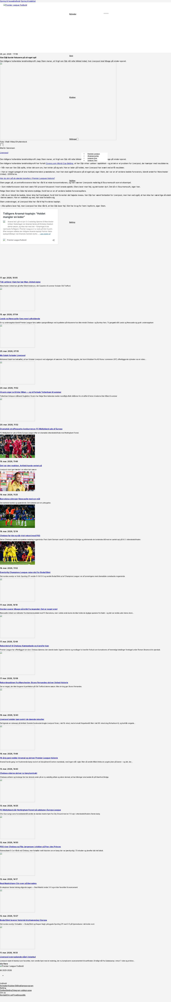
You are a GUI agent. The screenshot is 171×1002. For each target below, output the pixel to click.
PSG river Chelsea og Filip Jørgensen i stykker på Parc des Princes (30, 846)
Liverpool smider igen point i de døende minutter (22, 719)
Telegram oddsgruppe (22, 990)
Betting (72, 222)
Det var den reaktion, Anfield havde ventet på (21, 465)
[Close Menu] (106, 13)
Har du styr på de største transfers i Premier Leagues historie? (27, 178)
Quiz (71, 56)
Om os (9, 995)
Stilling (17, 986)
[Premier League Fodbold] (85, 6)
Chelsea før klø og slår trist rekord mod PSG (20, 535)
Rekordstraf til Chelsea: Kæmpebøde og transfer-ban (24, 646)
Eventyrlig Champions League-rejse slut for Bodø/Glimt (25, 572)
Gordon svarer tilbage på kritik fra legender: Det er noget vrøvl (28, 609)
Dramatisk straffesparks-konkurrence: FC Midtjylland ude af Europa (31, 429)
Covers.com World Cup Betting (59, 163)
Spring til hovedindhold (10, 1)
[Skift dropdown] (77, 139)
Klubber (72, 97)
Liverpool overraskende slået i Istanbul (18, 957)
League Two (92, 160)
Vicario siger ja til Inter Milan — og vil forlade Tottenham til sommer (30, 392)
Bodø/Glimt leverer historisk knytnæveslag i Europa (23, 920)
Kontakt (3, 995)
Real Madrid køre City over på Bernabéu (18, 883)
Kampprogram (26, 986)
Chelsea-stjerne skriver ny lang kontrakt (18, 773)
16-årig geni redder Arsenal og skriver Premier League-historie (29, 758)
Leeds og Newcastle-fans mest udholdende (20, 318)
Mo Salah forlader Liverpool (12, 355)
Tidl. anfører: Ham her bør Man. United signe (20, 282)
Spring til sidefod (28, 1)
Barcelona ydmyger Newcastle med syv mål (20, 499)
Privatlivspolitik (18, 995)
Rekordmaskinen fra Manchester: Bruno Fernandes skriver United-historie (34, 682)
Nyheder (72, 14)
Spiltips (72, 181)
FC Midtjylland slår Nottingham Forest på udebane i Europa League (30, 810)
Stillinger (73, 139)
